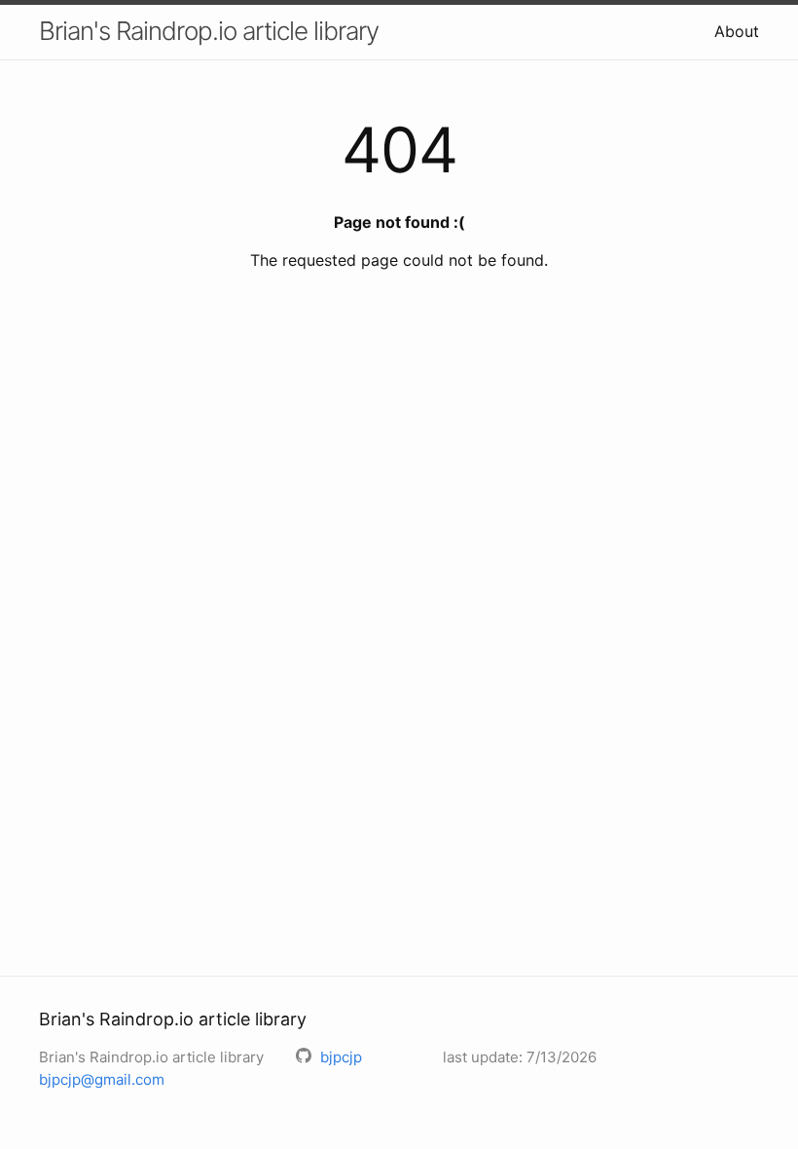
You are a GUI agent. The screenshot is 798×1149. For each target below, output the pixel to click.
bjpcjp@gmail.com (101, 1079)
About (736, 31)
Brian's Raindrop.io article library (209, 31)
